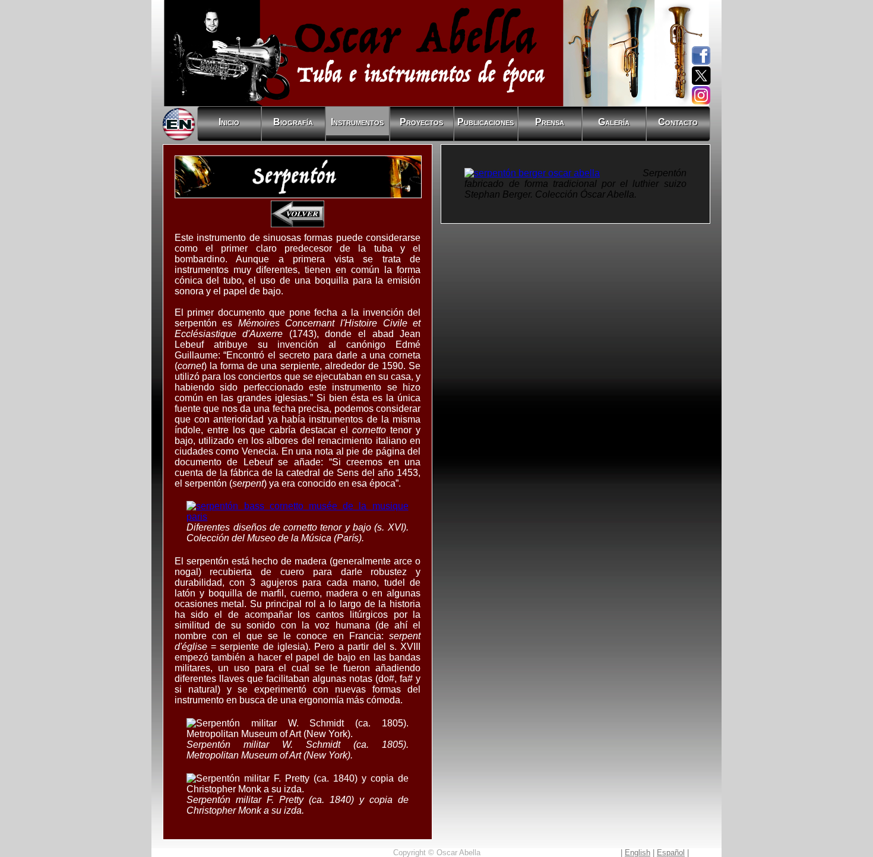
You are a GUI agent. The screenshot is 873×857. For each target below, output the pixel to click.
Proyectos (421, 122)
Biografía (293, 122)
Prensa (549, 122)
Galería (614, 122)
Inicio (229, 122)
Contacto (678, 122)
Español (671, 852)
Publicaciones (485, 122)
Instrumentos (357, 122)
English (637, 852)
